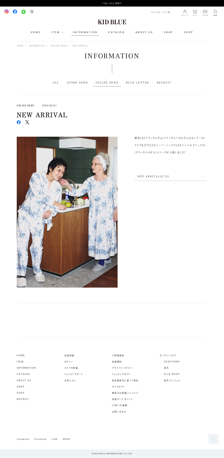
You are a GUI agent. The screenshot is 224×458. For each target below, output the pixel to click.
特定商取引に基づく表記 (125, 380)
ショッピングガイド (121, 374)
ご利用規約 (118, 355)
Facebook (40, 439)
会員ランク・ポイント (122, 399)
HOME (36, 32)
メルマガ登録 (71, 367)
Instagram (23, 439)
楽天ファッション (172, 380)
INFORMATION (85, 32)
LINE (55, 439)
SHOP (188, 32)
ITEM (20, 361)
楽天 (166, 367)
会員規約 (117, 361)
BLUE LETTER (137, 82)
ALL (56, 82)
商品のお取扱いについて (125, 392)
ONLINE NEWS (59, 45)
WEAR (66, 439)
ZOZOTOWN (172, 361)
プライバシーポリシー (123, 367)
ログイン (68, 361)
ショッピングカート (73, 374)
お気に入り (70, 380)
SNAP (168, 32)
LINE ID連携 (119, 405)
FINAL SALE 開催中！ (112, 3)
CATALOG (116, 32)
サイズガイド (118, 386)
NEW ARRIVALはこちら (153, 176)
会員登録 (69, 355)
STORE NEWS (77, 82)
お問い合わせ (119, 411)
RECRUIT (164, 82)
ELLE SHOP (172, 374)
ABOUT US (144, 32)
